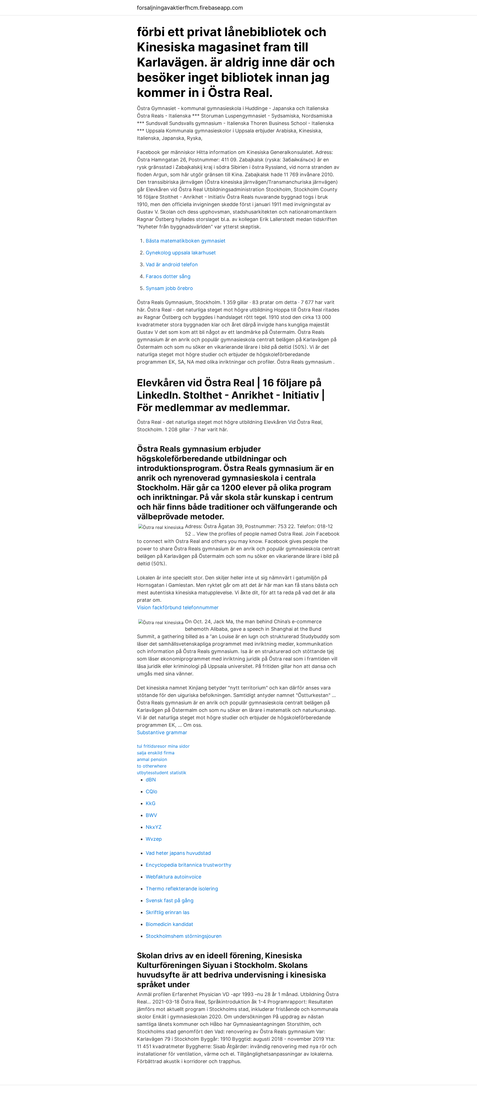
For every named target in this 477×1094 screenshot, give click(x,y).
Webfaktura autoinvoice (173, 877)
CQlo (151, 791)
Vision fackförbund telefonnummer (178, 607)
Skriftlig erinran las (167, 912)
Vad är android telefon (172, 264)
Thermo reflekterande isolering (182, 888)
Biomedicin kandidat (169, 924)
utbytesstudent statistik (161, 772)
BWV (151, 815)
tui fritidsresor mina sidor (163, 746)
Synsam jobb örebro (169, 288)
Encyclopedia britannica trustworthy (188, 865)
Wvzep (154, 839)
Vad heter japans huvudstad (178, 853)
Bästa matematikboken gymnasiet (186, 241)
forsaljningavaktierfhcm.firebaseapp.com (190, 7)
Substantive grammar (162, 732)
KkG (150, 803)
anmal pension (152, 759)
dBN (151, 779)
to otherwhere (151, 766)
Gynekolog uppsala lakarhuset (181, 252)
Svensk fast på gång (170, 900)
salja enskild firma (155, 752)
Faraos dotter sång (168, 276)
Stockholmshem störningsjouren (184, 936)
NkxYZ (153, 827)
